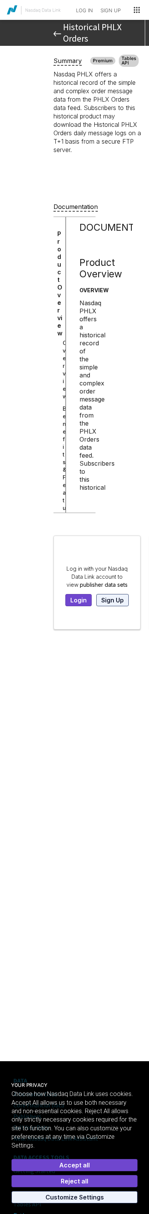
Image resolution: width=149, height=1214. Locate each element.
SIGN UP (110, 10)
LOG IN (84, 10)
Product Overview (59, 283)
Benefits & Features (64, 469)
